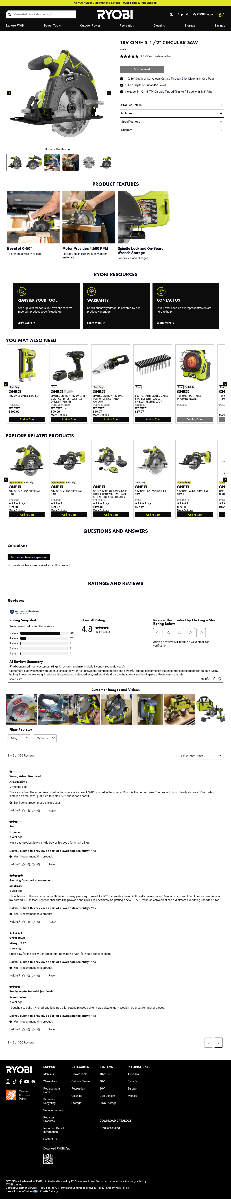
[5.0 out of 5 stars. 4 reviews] (57, 503)
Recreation (127, 25)
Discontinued (142, 69)
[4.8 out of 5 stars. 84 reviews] (99, 503)
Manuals (48, 1074)
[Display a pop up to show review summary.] (66, 409)
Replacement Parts (51, 1090)
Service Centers (53, 1110)
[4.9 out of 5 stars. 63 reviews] (57, 408)
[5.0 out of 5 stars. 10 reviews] (141, 408)
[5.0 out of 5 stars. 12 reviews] (15, 408)
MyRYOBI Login (203, 14)
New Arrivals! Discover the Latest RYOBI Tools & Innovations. (115, 3)
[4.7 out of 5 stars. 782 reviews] (141, 503)
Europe (132, 1088)
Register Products (49, 1119)
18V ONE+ (106, 1074)
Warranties (50, 1081)
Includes (126, 113)
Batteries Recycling (49, 1101)
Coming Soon (194, 419)
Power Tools (52, 25)
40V (102, 1081)
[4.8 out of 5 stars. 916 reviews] (15, 503)
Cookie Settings (49, 1191)
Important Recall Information (53, 1130)
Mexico (132, 1096)
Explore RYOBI (15, 25)
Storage (190, 25)
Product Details (131, 105)
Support (183, 14)
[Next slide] (109, 93)
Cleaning (159, 25)
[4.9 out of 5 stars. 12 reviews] (183, 503)
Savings (220, 25)
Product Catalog (110, 1128)
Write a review (163, 56)
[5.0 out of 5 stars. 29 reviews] (99, 408)
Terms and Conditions (72, 1187)
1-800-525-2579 (47, 1187)
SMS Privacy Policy (117, 1187)
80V (102, 1088)
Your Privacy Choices (20, 1191)
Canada (132, 1081)
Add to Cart (27, 419)
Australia (133, 1074)
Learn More (25, 322)
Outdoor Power (90, 25)
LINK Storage (108, 1103)
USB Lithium (107, 1096)
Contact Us (50, 1139)
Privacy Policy (95, 1187)
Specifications (130, 121)
